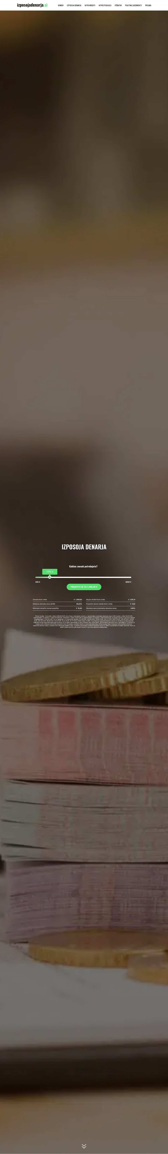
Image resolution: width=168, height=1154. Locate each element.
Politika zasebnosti (133, 5)
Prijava (148, 5)
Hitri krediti (90, 5)
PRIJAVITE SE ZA (84, 586)
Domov (61, 5)
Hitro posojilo (105, 5)
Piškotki (118, 5)
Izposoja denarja (74, 5)
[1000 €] (49, 577)
